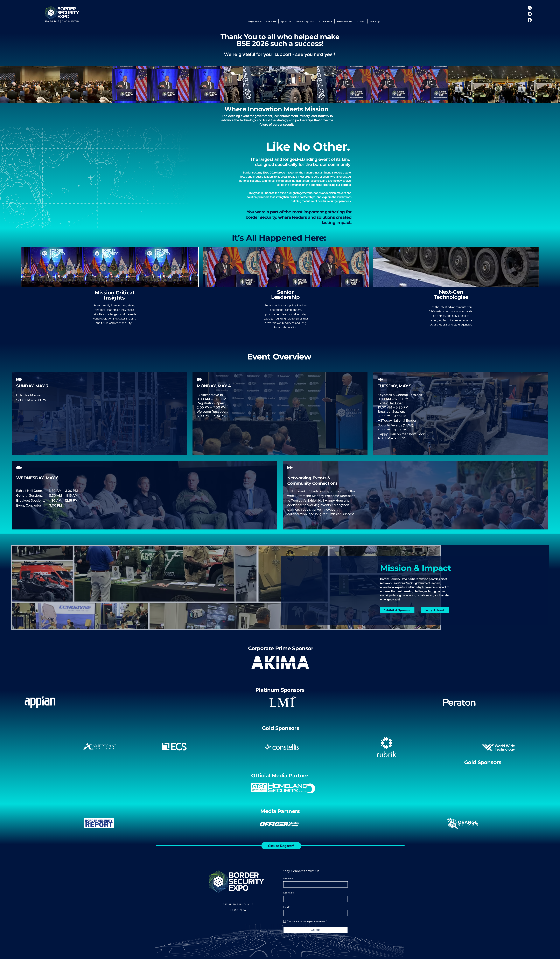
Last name (288, 892)
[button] (271, 21)
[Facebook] (530, 20)
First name (288, 878)
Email (286, 907)
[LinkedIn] (530, 14)
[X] (530, 8)
